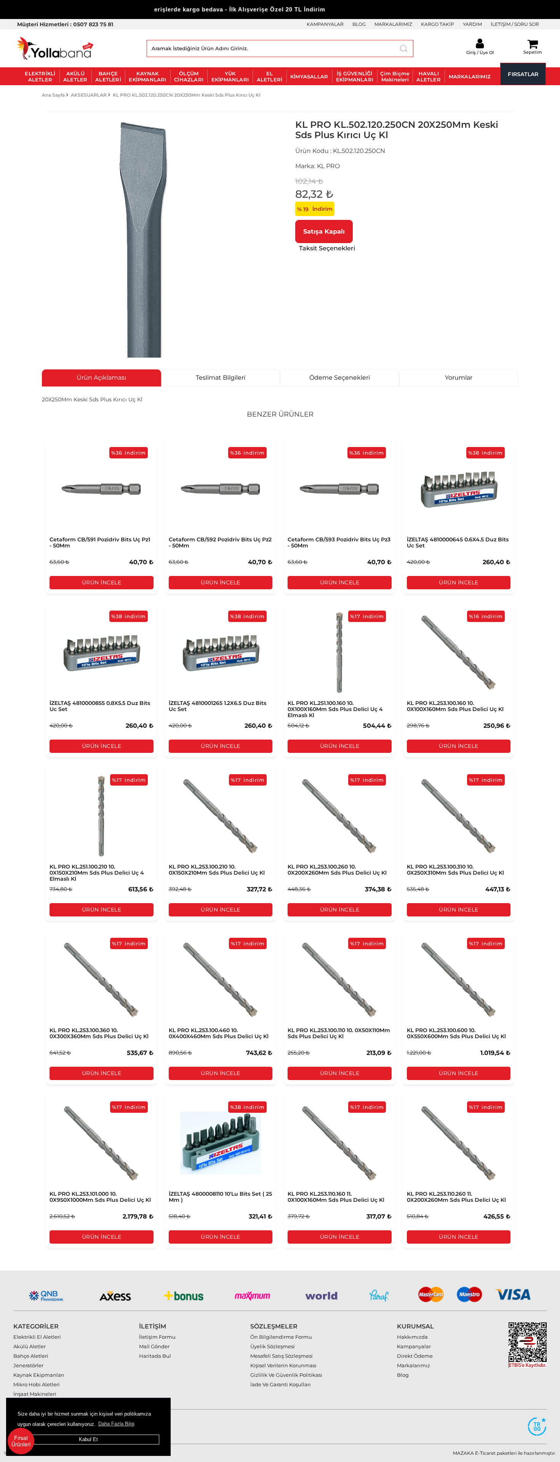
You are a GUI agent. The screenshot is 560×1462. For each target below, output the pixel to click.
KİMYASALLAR (309, 76)
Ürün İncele (102, 582)
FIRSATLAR (523, 74)
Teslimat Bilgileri (220, 377)
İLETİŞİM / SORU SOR (515, 24)
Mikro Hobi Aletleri (36, 1384)
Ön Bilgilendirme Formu (281, 1337)
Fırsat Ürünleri (20, 1441)
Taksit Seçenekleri (327, 248)
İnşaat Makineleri (34, 1394)
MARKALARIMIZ (393, 24)
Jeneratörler (28, 1365)
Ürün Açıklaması (101, 377)
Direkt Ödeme (415, 1356)
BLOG (359, 24)
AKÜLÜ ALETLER (75, 76)
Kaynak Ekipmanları (38, 1375)
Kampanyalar (414, 1346)
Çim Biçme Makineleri (395, 76)
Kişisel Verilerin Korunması (283, 1365)
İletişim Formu (157, 1337)
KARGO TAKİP (437, 24)
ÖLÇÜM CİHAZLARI (188, 76)
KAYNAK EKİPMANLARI (147, 76)
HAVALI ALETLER (428, 76)
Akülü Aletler (29, 1346)
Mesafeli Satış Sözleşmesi (281, 1356)
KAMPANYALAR (325, 24)
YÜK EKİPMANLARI (230, 76)
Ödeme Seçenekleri (339, 377)
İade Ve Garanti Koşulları (280, 1384)
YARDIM (472, 24)
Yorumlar (458, 377)
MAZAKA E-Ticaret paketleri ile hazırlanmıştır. (504, 1453)
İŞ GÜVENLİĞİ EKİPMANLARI (354, 76)
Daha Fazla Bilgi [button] (116, 1424)
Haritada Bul (155, 1356)
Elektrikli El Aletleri (37, 1337)
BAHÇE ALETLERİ (108, 76)
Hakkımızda (412, 1337)
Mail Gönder (154, 1346)
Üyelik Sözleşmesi (272, 1346)
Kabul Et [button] (88, 1439)
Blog (403, 1375)
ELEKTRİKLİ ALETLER (40, 76)
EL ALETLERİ (270, 76)
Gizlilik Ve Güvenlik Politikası (286, 1375)
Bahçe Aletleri (30, 1356)
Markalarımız (413, 1365)
